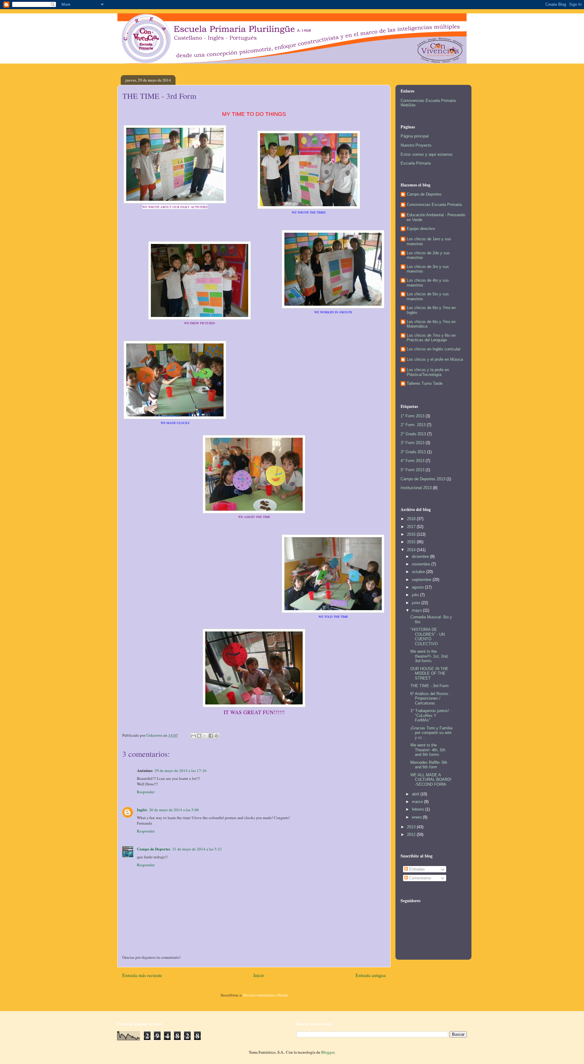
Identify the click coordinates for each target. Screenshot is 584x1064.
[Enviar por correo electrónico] (193, 736)
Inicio (258, 975)
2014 (412, 550)
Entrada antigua (371, 975)
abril (416, 794)
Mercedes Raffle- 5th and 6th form (428, 765)
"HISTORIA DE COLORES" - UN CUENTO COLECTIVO (427, 636)
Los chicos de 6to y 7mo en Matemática (431, 324)
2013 (412, 827)
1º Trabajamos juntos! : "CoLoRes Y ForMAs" (430, 715)
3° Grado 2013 (413, 452)
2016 (412, 534)
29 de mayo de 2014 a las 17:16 (181, 770)
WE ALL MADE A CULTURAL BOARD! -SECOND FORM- (430, 780)
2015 (412, 542)
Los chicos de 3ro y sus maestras (428, 269)
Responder (146, 792)
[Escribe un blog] (199, 736)
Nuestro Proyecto (416, 145)
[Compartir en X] (205, 736)
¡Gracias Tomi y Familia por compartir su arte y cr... (431, 733)
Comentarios (419, 878)
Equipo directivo (421, 228)
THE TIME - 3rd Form (429, 685)
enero (417, 817)
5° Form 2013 (412, 470)
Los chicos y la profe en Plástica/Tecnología (428, 372)
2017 (412, 526)
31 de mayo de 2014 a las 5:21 (197, 849)
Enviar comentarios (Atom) (265, 995)
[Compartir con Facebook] (211, 736)
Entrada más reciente (142, 975)
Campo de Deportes (153, 849)
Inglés (142, 809)
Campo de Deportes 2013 (423, 479)
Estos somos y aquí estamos (427, 154)
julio (416, 595)
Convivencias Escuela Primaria (434, 204)
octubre (419, 571)
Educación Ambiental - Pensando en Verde (436, 217)
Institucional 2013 (416, 487)
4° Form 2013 (412, 460)
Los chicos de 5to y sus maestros (428, 296)
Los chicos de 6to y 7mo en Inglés (431, 310)
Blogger (327, 1052)
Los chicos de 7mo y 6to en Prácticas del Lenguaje (431, 337)
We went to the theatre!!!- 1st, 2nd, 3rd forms (429, 656)
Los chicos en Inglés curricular (434, 349)
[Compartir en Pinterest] (217, 736)
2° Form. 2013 (413, 424)
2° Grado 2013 (413, 434)
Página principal (415, 136)
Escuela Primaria (416, 163)
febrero (418, 809)
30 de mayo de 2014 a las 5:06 (174, 809)
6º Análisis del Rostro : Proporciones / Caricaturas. (430, 698)
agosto (418, 587)
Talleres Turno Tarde (425, 383)
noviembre (421, 564)
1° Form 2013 (412, 416)
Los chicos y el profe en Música (435, 359)
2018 (412, 518)
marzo (418, 801)
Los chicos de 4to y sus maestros (428, 282)
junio (416, 602)
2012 (412, 834)
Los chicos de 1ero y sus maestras (429, 241)
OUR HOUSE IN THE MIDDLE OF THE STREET (429, 673)
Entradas (416, 869)
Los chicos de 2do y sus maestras (428, 255)
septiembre (422, 579)
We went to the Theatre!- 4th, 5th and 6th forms (427, 750)
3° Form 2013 (412, 442)
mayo (417, 610)
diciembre (421, 556)
